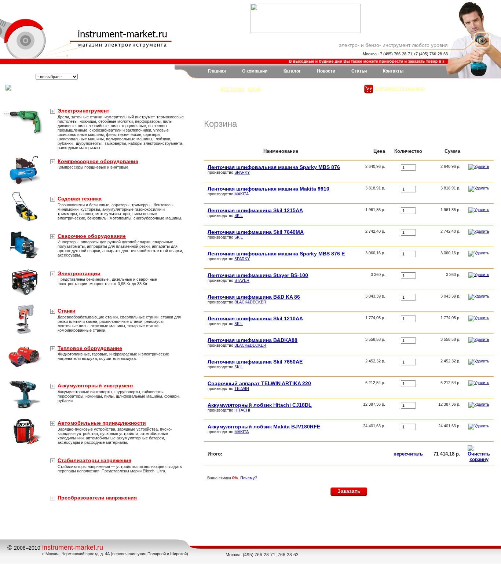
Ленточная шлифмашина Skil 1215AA (255, 210)
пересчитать (408, 454)
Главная (217, 71)
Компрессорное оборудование (98, 161)
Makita (241, 194)
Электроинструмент (83, 111)
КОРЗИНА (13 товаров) (400, 88)
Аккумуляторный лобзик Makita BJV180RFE (264, 427)
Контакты (393, 71)
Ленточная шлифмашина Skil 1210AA (255, 318)
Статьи (359, 71)
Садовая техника (80, 199)
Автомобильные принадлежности (102, 423)
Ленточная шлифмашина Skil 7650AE (255, 362)
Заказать (349, 491)
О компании (254, 71)
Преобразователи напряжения (97, 498)
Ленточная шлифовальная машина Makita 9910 (268, 189)
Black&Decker (250, 302)
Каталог (292, 71)
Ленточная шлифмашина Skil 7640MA (256, 232)
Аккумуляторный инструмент (96, 385)
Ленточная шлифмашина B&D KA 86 (254, 297)
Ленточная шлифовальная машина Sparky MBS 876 (274, 167)
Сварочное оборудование (92, 236)
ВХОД (254, 89)
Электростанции (79, 273)
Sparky (242, 172)
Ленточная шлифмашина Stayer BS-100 (258, 275)
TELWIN (241, 388)
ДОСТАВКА (232, 89)
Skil (238, 215)
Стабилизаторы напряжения (94, 460)
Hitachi (242, 410)
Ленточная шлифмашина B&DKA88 (252, 340)
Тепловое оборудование (90, 348)
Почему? (248, 478)
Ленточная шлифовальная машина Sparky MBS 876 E (276, 254)
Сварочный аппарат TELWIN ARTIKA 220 (259, 383)
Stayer (241, 280)
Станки (67, 311)
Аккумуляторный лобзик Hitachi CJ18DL (260, 405)
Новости (326, 71)
